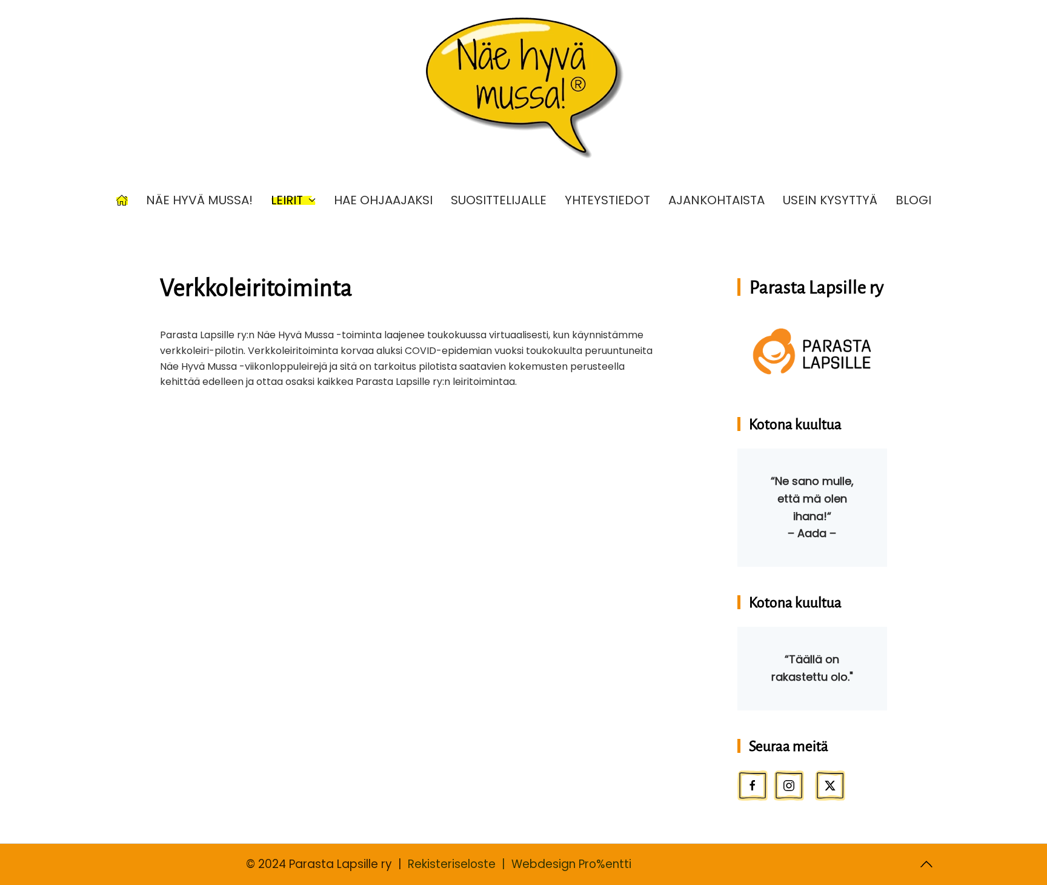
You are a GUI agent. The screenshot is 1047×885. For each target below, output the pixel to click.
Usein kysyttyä (830, 200)
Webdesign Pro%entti (571, 864)
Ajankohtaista (716, 200)
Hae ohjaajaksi (383, 200)
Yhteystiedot (607, 200)
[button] (926, 864)
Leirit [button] (287, 200)
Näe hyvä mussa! (199, 200)
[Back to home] (523, 88)
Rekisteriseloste (452, 864)
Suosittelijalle (499, 200)
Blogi (913, 200)
